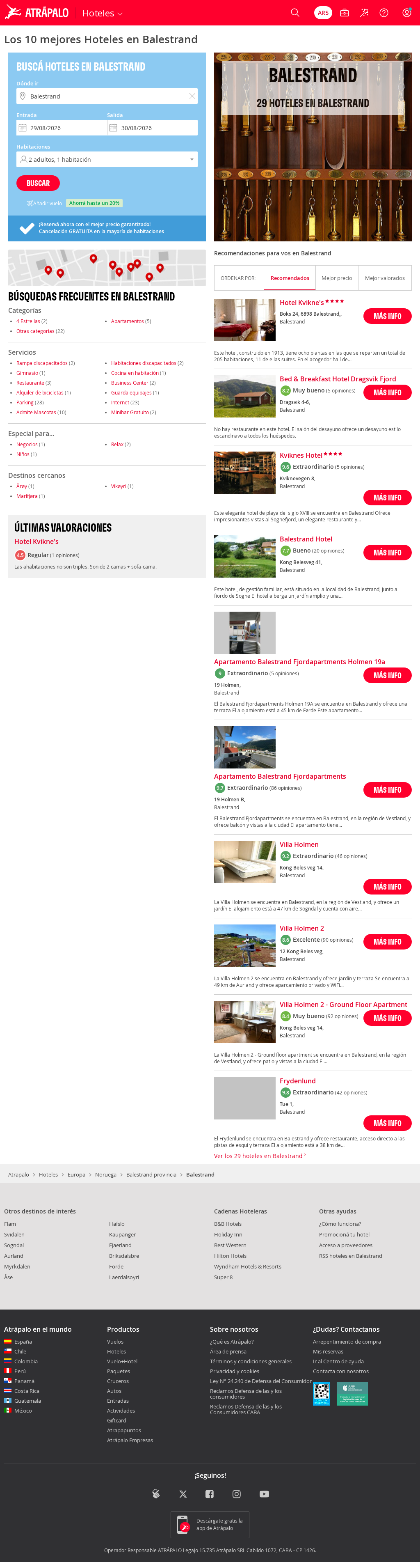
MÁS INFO (388, 316)
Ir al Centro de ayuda (338, 1361)
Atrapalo (18, 1174)
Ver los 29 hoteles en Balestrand (259, 1156)
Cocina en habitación (135, 372)
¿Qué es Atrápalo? (232, 1341)
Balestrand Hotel (306, 539)
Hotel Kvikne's (36, 542)
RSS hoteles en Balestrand (350, 1255)
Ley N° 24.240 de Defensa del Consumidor (261, 1381)
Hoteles (48, 1174)
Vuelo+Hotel (122, 1361)
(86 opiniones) (285, 787)
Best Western (230, 1245)
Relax (117, 444)
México (23, 1410)
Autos (114, 1391)
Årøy (21, 486)
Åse (8, 1277)
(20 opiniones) (328, 550)
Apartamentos (127, 321)
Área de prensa (228, 1351)
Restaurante (30, 382)
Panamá (24, 1381)
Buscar (38, 183)
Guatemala (27, 1400)
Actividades (121, 1410)
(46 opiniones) (351, 856)
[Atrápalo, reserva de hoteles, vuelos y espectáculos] (37, 12)
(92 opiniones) (342, 1016)
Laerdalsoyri (124, 1277)
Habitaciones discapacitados (143, 363)
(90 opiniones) (337, 939)
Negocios (27, 444)
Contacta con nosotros (341, 1371)
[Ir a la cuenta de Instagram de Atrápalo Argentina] (237, 1494)
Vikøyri (118, 486)
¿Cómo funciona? (340, 1223)
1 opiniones (65, 555)
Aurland (13, 1255)
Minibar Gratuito (130, 412)
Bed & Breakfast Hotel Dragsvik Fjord (338, 379)
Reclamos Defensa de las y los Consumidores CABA (246, 1409)
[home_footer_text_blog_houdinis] (156, 1493)
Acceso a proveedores (345, 1245)
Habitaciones (33, 146)
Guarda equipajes (131, 392)
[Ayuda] (384, 13)
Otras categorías (35, 331)
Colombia (26, 1361)
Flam (10, 1223)
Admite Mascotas (36, 412)
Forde (116, 1266)
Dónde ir (27, 83)
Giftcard (116, 1420)
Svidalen (14, 1234)
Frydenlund (298, 1081)
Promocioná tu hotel (344, 1234)
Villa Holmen (299, 845)
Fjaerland (120, 1245)
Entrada (26, 115)
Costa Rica (26, 1391)
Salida (115, 115)
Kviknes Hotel (301, 456)
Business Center (129, 382)
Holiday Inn (228, 1234)
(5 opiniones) (341, 390)
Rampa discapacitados (42, 363)
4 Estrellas (28, 321)
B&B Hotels (228, 1223)
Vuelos (115, 1341)
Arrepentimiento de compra (347, 1342)
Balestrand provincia (151, 1174)
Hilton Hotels (230, 1255)
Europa (76, 1174)
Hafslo (117, 1223)
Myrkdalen (17, 1266)
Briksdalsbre (124, 1255)
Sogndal (14, 1245)
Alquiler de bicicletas (40, 392)
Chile (20, 1351)
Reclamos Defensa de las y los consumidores (246, 1393)
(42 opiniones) (351, 1092)
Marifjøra (27, 496)
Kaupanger (122, 1234)
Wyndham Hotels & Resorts (247, 1266)
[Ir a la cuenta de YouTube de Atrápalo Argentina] (264, 1494)
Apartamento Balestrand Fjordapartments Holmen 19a (299, 662)
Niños (23, 454)
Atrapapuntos (124, 1430)
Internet (120, 402)
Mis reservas (328, 1352)
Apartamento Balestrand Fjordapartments (280, 777)
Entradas (118, 1400)
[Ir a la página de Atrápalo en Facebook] (210, 1494)
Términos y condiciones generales (251, 1361)
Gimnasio (27, 372)
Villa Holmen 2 (302, 928)
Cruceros (118, 1381)
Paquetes (118, 1371)
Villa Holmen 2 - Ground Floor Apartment (343, 1005)
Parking (25, 402)
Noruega (105, 1174)
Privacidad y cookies (234, 1371)
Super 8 (223, 1277)
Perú (20, 1371)
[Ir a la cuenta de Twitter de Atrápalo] (183, 1494)
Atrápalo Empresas (130, 1440)
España (23, 1341)
